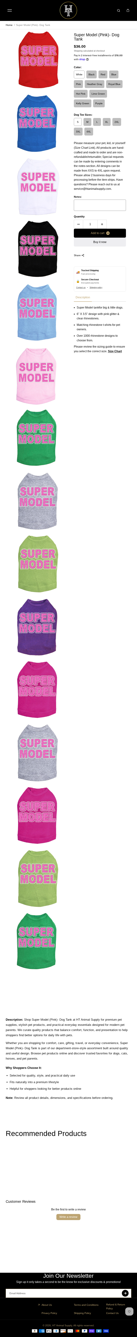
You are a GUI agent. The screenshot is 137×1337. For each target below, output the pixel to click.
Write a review (68, 1216)
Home (9, 25)
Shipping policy (96, 287)
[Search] (118, 10)
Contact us (81, 287)
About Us (47, 1304)
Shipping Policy (82, 1313)
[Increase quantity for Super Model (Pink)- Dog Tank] (102, 224)
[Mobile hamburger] (10, 10)
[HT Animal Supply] (68, 10)
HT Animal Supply (62, 1325)
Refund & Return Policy (115, 1306)
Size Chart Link (84, 147)
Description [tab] (83, 297)
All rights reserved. (83, 1325)
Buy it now (99, 242)
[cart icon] (128, 10)
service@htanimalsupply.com (92, 188)
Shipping (78, 51)
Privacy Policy (49, 1313)
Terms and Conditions (86, 1304)
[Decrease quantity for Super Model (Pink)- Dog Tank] (78, 224)
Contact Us (112, 1313)
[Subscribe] (125, 1293)
